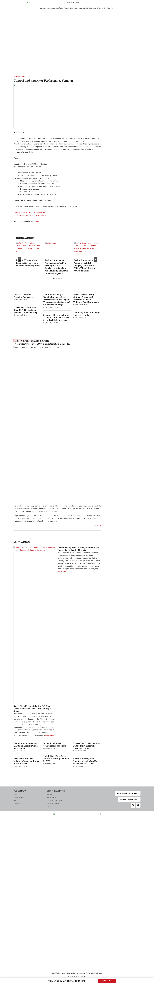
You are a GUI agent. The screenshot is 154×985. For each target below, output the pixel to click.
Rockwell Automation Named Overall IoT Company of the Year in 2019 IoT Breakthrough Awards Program (84, 265)
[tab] (53, 278)
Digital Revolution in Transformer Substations (54, 744)
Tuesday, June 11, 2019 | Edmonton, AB (29, 212)
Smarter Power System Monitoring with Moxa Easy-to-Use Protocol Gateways (86, 761)
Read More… (50, 735)
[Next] (95, 259)
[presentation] (28, 250)
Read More (97, 525)
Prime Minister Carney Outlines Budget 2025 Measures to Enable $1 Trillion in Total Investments (86, 298)
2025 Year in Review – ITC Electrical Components (25, 295)
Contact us (50, 806)
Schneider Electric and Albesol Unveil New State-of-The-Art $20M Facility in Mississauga (57, 317)
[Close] (152, 979)
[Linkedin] (138, 805)
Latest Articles (22, 541)
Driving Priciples (19, 797)
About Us (17, 794)
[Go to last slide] (19, 259)
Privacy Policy (51, 797)
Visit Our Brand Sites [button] (129, 799)
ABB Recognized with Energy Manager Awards (86, 313)
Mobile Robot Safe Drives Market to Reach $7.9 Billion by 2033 (56, 758)
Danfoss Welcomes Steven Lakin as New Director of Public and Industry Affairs (28, 263)
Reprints (49, 794)
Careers (16, 803)
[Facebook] (133, 805)
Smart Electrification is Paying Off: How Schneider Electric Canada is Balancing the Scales (33, 708)
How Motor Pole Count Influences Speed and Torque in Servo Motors (26, 761)
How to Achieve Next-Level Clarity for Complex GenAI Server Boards (26, 746)
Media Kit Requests (53, 803)
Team (15, 800)
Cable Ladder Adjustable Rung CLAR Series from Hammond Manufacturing (25, 310)
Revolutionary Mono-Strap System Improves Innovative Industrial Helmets (78, 548)
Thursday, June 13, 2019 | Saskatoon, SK (30, 215)
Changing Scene (19, 76)
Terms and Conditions (54, 800)
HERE (37, 221)
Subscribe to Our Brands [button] (127, 793)
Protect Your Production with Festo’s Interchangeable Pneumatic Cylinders (86, 746)
